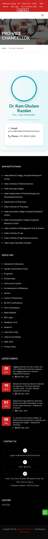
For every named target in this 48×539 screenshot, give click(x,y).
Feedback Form (10, 322)
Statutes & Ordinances (14, 264)
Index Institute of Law (13, 233)
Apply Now (22, 10)
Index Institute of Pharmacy (16, 206)
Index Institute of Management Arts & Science (24, 228)
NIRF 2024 (8, 342)
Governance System (12, 283)
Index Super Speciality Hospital (17, 243)
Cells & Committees (12, 337)
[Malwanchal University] (4, 21)
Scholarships (9, 278)
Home (4, 48)
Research (8, 327)
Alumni (7, 293)
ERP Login (8, 317)
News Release (10, 312)
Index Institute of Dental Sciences (18, 183)
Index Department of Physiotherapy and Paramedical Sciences (21, 195)
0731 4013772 (25, 467)
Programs (8, 273)
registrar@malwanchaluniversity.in (25, 455)
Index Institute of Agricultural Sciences (21, 238)
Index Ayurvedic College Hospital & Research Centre (23, 213)
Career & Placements (13, 298)
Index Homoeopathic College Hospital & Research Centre (21, 222)
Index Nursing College (14, 188)
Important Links (11, 332)
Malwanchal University (24, 529)
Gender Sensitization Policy (16, 269)
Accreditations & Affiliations (16, 288)
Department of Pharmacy (15, 202)
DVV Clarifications (12, 307)
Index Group (24, 532)
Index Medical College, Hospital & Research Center (22, 177)
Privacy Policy (10, 346)
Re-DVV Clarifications (13, 303)
